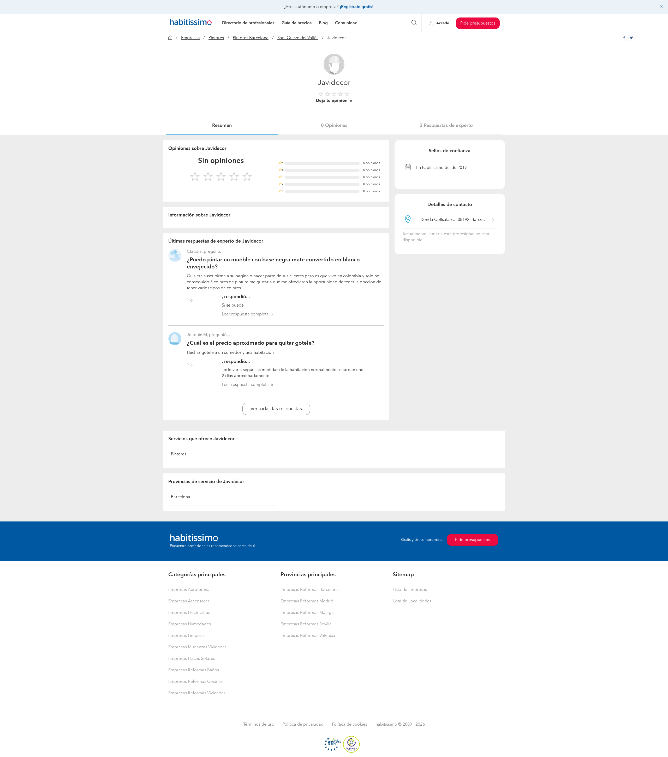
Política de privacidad (303, 725)
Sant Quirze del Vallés (297, 38)
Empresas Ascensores (189, 601)
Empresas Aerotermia (189, 590)
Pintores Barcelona (251, 38)
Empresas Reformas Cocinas (195, 682)
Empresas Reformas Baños (193, 670)
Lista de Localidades (412, 601)
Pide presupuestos (477, 23)
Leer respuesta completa (245, 314)
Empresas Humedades (189, 624)
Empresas (190, 38)
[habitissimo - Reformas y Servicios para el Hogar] (190, 23)
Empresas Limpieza (186, 636)
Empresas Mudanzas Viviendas (197, 647)
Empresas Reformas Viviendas (196, 693)
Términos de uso (258, 725)
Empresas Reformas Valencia (308, 636)
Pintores (216, 38)
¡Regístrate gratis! (356, 7)
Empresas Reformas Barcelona (310, 590)
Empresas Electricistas (189, 613)
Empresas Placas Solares (191, 659)
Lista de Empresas (410, 590)
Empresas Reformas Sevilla (306, 624)
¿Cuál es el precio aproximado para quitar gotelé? (250, 343)
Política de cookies (349, 725)
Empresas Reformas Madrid (307, 601)
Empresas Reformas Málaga (307, 613)
